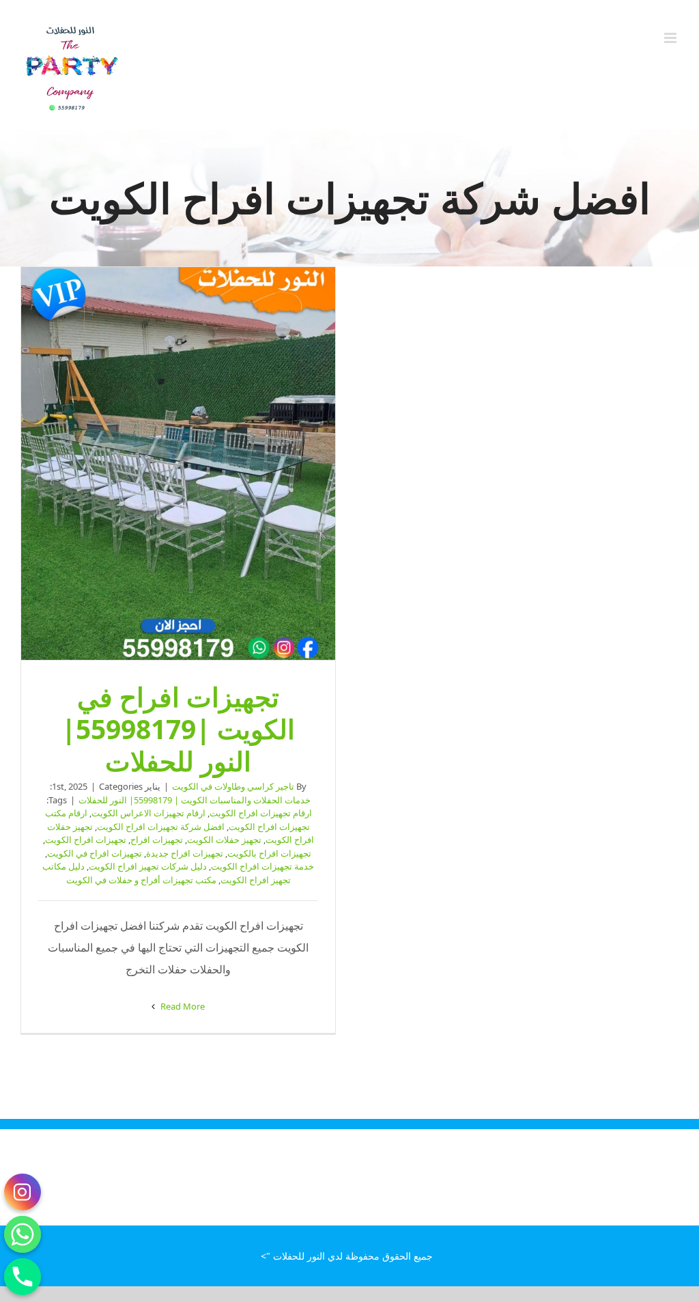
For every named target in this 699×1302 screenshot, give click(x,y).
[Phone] (22, 1276)
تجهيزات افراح (156, 839)
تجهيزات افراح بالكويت (269, 853)
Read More (181, 1006)
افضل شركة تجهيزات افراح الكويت (161, 826)
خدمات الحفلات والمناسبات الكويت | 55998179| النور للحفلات (195, 800)
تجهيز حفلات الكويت (224, 839)
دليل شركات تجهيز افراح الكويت (148, 866)
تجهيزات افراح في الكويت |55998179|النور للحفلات (178, 464)
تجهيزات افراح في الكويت (94, 853)
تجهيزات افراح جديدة (184, 853)
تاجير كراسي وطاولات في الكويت (233, 786)
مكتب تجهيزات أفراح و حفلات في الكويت (141, 880)
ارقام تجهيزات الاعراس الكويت (148, 813)
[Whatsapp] (22, 1234)
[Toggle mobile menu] (671, 38)
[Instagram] (22, 1192)
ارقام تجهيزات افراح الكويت (261, 813)
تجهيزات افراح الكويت (85, 839)
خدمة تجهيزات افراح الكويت (262, 866)
